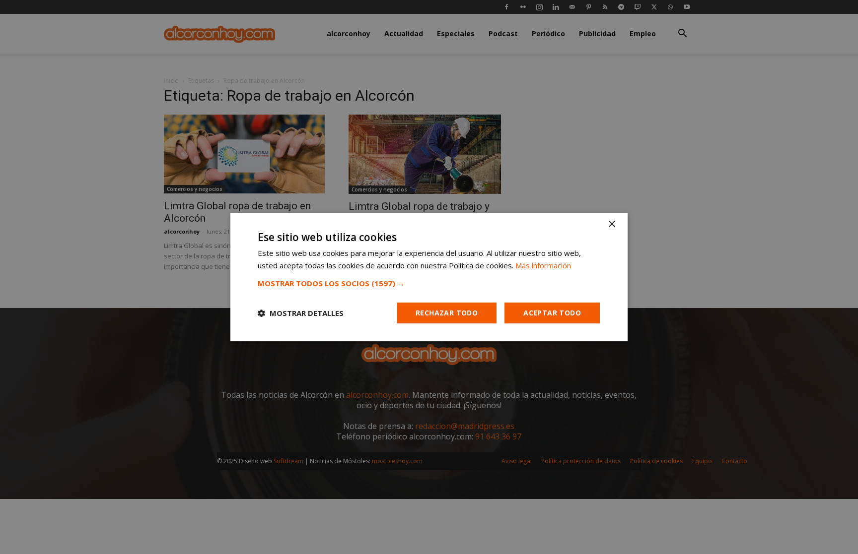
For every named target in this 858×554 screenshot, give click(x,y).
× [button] (611, 224)
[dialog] (429, 277)
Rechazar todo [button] (447, 312)
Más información (543, 265)
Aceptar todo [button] (552, 312)
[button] (429, 283)
